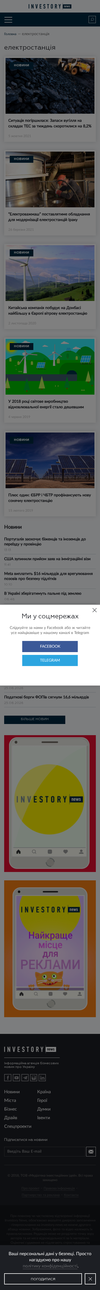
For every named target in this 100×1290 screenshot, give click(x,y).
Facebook (50, 646)
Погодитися (43, 1279)
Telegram (50, 660)
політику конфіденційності (50, 1266)
